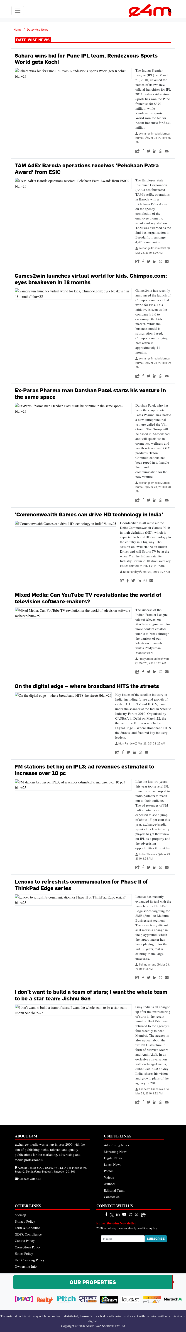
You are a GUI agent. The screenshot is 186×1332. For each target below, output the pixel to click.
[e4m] (106, 1214)
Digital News (113, 1158)
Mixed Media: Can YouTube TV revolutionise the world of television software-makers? (88, 598)
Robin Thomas (148, 854)
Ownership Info (26, 1266)
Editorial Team (114, 1190)
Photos (108, 1170)
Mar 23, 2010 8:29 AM (149, 252)
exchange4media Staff (153, 248)
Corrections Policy (28, 1247)
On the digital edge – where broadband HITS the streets (87, 686)
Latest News (112, 1164)
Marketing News (115, 1151)
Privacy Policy (25, 1221)
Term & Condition (28, 1227)
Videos (109, 1177)
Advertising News (116, 1145)
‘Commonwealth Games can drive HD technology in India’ (89, 514)
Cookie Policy (25, 1240)
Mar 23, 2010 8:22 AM (149, 1093)
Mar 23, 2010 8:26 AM (152, 663)
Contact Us (112, 1196)
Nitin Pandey (131, 571)
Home (18, 29)
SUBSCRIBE (156, 1238)
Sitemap (20, 1214)
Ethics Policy (24, 1253)
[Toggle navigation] (17, 10)
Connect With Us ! (29, 1179)
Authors (109, 1183)
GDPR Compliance (28, 1234)
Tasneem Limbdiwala (152, 1089)
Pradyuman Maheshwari (154, 658)
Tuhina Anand (148, 964)
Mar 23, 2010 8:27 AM (156, 571)
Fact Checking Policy (30, 1260)
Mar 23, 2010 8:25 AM (151, 743)
